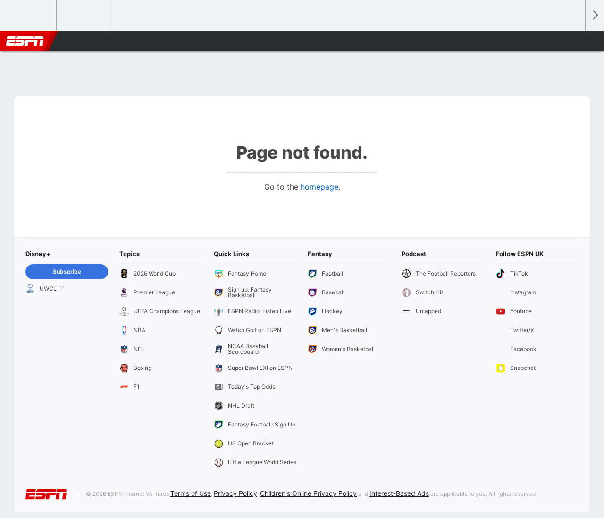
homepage (319, 187)
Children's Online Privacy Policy (308, 493)
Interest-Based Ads (399, 493)
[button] (574, 41)
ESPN (25, 41)
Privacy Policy (235, 493)
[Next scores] (594, 15)
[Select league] (29, 15)
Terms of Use (190, 493)
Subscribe (67, 271)
